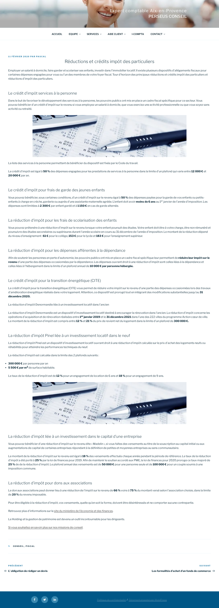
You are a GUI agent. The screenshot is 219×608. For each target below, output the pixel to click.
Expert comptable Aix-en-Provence (148, 10)
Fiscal (30, 546)
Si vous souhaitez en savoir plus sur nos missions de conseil (45, 527)
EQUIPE (73, 34)
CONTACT (156, 34)
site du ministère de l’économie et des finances (83, 511)
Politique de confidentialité (111, 599)
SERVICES (93, 34)
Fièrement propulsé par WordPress (148, 599)
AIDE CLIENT (115, 34)
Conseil (18, 546)
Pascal (41, 56)
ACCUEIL (57, 34)
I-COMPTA (138, 34)
